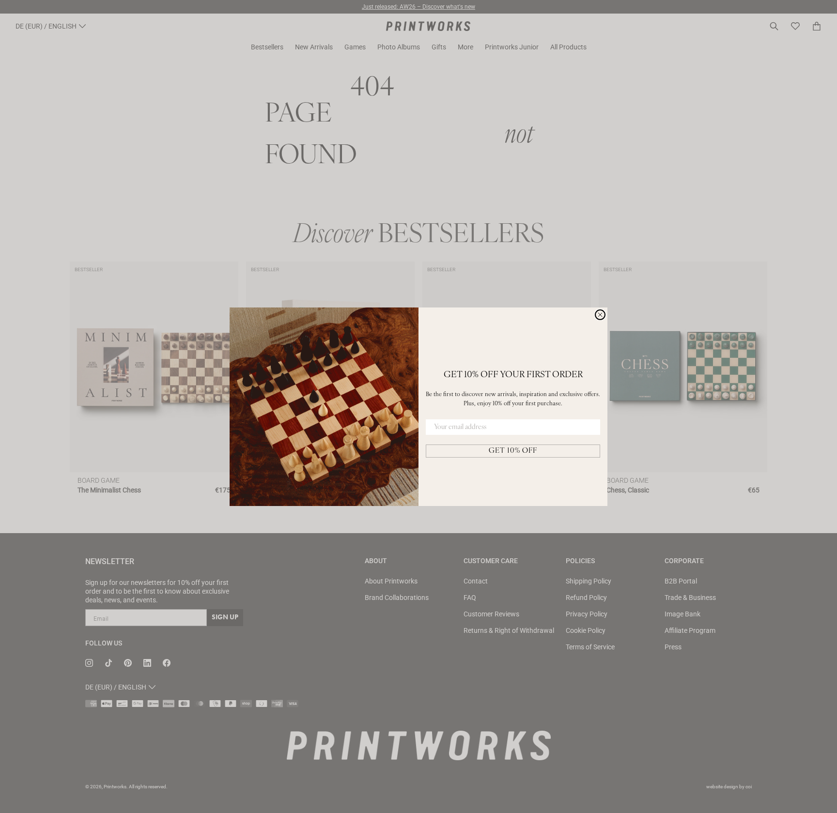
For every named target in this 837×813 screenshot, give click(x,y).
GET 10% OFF (513, 451)
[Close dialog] (600, 315)
